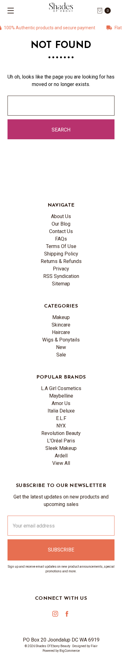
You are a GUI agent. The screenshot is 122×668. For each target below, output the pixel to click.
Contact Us (61, 231)
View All (61, 463)
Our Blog (61, 224)
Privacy (61, 269)
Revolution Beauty (61, 433)
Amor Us (61, 403)
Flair (94, 646)
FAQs (61, 239)
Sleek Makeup (61, 448)
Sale (61, 355)
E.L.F (61, 418)
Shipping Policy (61, 254)
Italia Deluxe (61, 411)
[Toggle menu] (8, 10)
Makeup (61, 317)
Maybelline (61, 396)
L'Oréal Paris (61, 441)
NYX (61, 426)
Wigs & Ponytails (61, 340)
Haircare (61, 332)
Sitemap (61, 284)
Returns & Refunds (61, 261)
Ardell (61, 456)
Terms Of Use (61, 246)
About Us (61, 216)
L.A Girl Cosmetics (61, 388)
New (61, 347)
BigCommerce (69, 650)
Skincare (61, 325)
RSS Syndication (61, 276)
